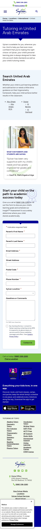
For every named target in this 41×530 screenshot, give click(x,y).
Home (5, 18)
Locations (13, 18)
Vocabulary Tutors (27, 423)
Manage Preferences (17, 524)
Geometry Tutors (11, 425)
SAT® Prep (27, 429)
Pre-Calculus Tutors (12, 430)
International (23, 18)
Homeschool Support (28, 440)
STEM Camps (28, 452)
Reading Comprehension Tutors (13, 444)
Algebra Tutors (12, 422)
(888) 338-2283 (21, 356)
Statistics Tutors (10, 438)
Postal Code (12, 269)
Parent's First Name (15, 231)
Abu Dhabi (11, 102)
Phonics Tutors (12, 448)
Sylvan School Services (21, 496)
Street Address (12, 260)
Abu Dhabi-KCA (11, 106)
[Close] (31, 501)
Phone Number (13, 279)
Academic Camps (27, 448)
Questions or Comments (16, 298)
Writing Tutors (28, 426)
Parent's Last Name (15, 241)
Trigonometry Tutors (12, 434)
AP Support (27, 434)
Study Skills (27, 436)
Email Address (13, 250)
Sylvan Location (13, 288)
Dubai (25, 102)
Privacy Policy (13, 520)
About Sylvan (20, 499)
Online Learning (26, 444)
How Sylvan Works (20, 491)
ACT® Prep (27, 431)
